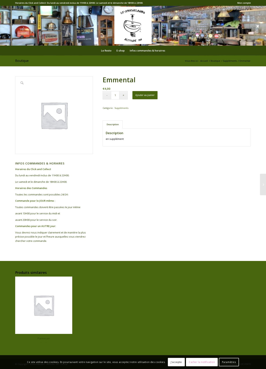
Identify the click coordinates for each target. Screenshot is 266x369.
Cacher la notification (202, 362)
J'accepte (176, 362)
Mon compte (244, 2)
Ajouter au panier (145, 95)
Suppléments (121, 107)
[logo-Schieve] (133, 25)
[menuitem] (243, 3)
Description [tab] (113, 124)
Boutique (22, 61)
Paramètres (229, 362)
